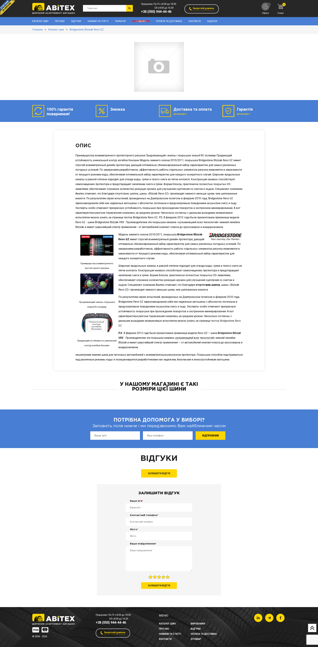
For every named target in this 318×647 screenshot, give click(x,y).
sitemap (196, 639)
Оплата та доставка (169, 21)
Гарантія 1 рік (140, 21)
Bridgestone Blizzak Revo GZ (87, 29)
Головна (37, 29)
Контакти (195, 21)
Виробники (198, 623)
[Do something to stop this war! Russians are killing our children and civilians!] (7, 7)
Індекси (212, 21)
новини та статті (98, 21)
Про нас (60, 21)
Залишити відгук (159, 473)
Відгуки (76, 21)
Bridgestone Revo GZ (130, 301)
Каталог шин (40, 21)
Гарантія (120, 21)
